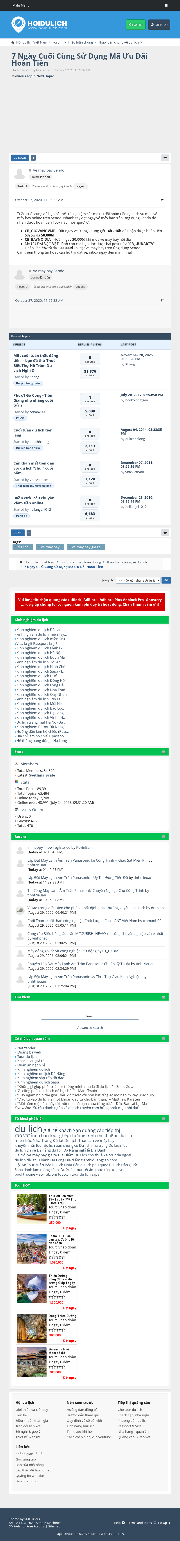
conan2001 (38, 412)
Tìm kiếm (22, 997)
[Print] (165, 157)
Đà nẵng (44, 1150)
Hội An (20, 1164)
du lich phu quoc (94, 1164)
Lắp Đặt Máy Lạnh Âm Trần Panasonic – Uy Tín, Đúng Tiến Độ (77, 877)
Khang (34, 377)
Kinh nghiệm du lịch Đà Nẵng (41, 1073)
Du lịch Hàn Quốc (123, 1164)
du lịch (28, 1129)
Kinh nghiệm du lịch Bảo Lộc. (40, 708)
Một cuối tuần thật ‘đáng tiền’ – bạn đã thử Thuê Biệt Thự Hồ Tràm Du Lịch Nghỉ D (35, 363)
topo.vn (64, 1174)
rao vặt (22, 1135)
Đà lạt (58, 1140)
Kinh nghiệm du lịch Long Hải (40, 685)
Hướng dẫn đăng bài (83, 1409)
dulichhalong (39, 441)
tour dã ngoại (120, 1154)
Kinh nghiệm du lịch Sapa (38, 1082)
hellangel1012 (40, 509)
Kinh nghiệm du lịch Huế (36, 675)
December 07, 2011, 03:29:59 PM (137, 464)
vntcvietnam (39, 479)
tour (75, 1174)
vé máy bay (104, 1140)
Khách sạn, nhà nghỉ (133, 1415)
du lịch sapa (89, 1174)
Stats (19, 751)
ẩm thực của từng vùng (108, 1169)
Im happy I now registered (48, 847)
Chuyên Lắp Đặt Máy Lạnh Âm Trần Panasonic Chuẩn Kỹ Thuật (78, 963)
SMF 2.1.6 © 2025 (21, 1523)
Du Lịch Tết (117, 1145)
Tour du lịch (27, 1056)
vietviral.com (46, 1174)
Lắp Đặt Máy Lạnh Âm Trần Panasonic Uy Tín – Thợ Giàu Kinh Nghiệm (84, 976)
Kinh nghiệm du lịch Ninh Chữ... (42, 666)
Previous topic (23, 76)
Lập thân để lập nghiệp (33, 1470)
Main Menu (21, 5)
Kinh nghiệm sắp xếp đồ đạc (40, 1077)
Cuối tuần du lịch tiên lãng (32, 433)
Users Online (32, 809)
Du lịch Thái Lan (79, 1140)
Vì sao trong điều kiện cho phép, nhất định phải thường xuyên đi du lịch (86, 907)
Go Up (18, 532)
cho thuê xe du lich (114, 1135)
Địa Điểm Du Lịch (72, 1154)
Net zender (26, 1048)
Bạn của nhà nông (30, 1464)
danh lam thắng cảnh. (42, 1169)
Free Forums (36, 1526)
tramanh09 (152, 920)
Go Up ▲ (164, 1523)
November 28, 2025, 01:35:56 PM (137, 357)
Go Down (20, 157)
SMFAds (15, 1526)
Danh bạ (21, 515)
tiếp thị (112, 1130)
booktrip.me (25, 1174)
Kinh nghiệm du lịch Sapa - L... (40, 671)
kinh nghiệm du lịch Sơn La (38, 699)
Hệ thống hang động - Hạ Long (41, 740)
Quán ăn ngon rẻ (31, 1065)
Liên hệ (21, 1415)
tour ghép (59, 1135)
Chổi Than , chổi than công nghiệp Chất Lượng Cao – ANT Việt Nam (82, 920)
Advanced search (90, 1027)
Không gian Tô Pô (29, 1454)
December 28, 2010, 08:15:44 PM (137, 499)
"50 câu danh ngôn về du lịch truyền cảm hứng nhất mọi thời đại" (85, 1107)
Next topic (45, 76)
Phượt (20, 418)
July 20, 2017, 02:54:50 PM (142, 395)
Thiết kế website (28, 1437)
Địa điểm (72, 1159)
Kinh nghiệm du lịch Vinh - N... (41, 717)
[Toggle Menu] (166, 5)
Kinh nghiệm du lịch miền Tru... (42, 638)
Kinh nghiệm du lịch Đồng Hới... (42, 680)
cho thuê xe (98, 1154)
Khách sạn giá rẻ (31, 1060)
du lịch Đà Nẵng (65, 1150)
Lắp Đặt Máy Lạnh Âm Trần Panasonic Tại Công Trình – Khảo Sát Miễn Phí (87, 860)
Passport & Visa (130, 1426)
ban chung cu (67, 1145)
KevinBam (84, 847)
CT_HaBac (110, 950)
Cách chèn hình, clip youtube (89, 1437)
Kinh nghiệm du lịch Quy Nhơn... (42, 694)
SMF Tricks (32, 1519)
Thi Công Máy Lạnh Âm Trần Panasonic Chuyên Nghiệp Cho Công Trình (85, 890)
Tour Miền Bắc (39, 1164)
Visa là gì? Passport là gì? (36, 643)
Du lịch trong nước (28, 383)
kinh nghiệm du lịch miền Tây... (41, 634)
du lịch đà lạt (25, 1159)
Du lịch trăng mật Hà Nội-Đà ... (41, 722)
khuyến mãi (25, 1145)
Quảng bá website (30, 1475)
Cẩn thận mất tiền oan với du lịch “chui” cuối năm (33, 468)
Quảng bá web (29, 1052)
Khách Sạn (69, 1130)
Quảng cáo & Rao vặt (134, 1437)
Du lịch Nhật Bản (65, 1164)
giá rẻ (50, 1130)
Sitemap (54, 1526)
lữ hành (43, 1159)
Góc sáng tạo (26, 1459)
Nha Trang (42, 1140)
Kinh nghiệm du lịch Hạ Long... (41, 712)
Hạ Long (57, 1159)
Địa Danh (98, 1150)
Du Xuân (68, 1169)
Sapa (19, 1169)
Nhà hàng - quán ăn (133, 1431)
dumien (157, 907)
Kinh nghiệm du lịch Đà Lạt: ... (40, 629)
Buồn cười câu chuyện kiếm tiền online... (33, 500)
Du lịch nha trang (93, 1145)
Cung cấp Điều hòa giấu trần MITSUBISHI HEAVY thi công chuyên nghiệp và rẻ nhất (95, 933)
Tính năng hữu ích (80, 1426)
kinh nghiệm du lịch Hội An (38, 662)
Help (118, 1523)
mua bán (40, 1135)
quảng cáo (93, 1130)
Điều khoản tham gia (32, 1420)
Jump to (108, 580)
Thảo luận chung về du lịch (33, 485)
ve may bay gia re (42, 1154)
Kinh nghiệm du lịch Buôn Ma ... (42, 657)
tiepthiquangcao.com (99, 1159)
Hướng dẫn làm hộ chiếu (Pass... (43, 731)
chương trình (83, 1135)
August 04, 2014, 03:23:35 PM (141, 431)
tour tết (82, 1169)
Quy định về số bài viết (84, 1420)
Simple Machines (48, 1523)
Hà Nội (20, 1154)
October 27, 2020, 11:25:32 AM (39, 200)
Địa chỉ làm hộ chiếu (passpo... (41, 736)
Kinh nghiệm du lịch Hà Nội (38, 652)
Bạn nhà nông (26, 1481)
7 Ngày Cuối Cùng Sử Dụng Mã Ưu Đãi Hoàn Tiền (80, 59)
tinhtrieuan (36, 865)
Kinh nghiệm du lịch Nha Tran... (42, 689)
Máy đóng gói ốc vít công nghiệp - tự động (62, 950)
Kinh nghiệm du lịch (33, 1069)
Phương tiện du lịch (133, 1420)
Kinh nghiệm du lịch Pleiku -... (40, 648)
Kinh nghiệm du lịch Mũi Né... (40, 703)
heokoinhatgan (136, 400)
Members (29, 763)
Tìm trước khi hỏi (80, 1431)
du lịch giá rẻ (25, 1150)
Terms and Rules (140, 1523)
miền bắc (23, 1140)
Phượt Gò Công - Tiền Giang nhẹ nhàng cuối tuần (33, 400)
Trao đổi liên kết (28, 1426)
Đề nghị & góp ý (28, 1431)
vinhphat (39, 938)
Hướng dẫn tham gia (83, 1415)
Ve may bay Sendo (48, 170)
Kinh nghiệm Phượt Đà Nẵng (40, 726)
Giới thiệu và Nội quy (32, 1409)
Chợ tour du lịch (130, 1409)
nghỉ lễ (84, 1150)
